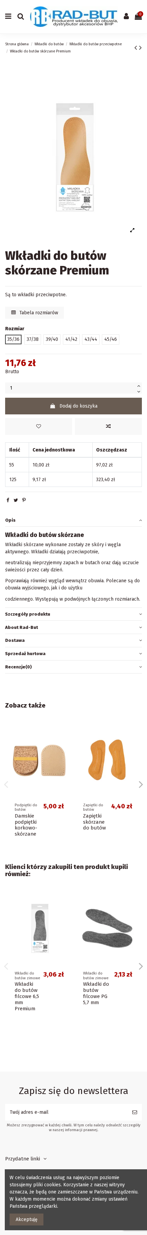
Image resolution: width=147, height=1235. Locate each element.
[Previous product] (136, 47)
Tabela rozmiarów (38, 313)
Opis (10, 520)
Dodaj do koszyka (78, 406)
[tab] (73, 520)
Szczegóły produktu (27, 614)
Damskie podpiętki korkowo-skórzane (26, 825)
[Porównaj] (63, 744)
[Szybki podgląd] (63, 756)
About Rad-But (21, 627)
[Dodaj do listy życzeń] (38, 426)
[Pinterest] (24, 500)
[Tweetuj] (16, 500)
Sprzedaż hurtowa (25, 653)
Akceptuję (27, 1219)
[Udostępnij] (7, 500)
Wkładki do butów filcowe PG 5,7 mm (96, 993)
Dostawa (15, 640)
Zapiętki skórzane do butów (94, 822)
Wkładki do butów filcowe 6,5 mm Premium (27, 996)
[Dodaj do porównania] (108, 426)
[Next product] (140, 47)
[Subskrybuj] (135, 1112)
